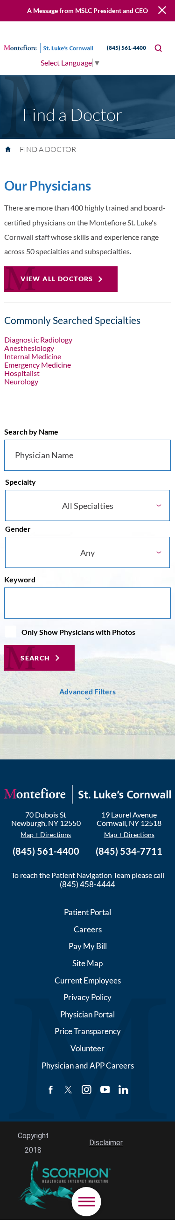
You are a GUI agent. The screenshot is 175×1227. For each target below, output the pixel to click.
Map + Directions (46, 834)
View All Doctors (57, 279)
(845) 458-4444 (87, 884)
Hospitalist (22, 373)
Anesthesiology (29, 348)
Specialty (20, 482)
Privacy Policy (87, 997)
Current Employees (88, 980)
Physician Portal (87, 1014)
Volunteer (87, 1048)
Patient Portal (87, 912)
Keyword (19, 579)
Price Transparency (88, 1031)
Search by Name (31, 432)
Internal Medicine (32, 356)
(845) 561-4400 (126, 47)
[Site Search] (158, 47)
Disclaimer (106, 1143)
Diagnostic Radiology (38, 340)
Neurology (21, 381)
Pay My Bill (88, 946)
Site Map (87, 963)
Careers (88, 929)
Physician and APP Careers (88, 1065)
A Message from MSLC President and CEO (87, 10)
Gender (18, 529)
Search (35, 658)
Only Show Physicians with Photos (78, 632)
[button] (86, 1201)
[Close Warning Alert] (162, 11)
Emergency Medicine (37, 365)
